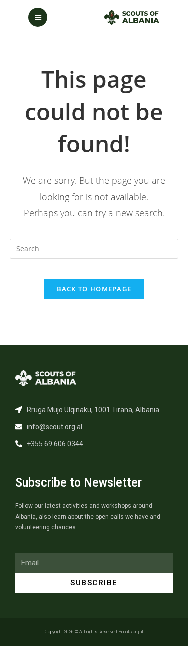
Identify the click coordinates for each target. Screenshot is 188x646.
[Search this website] (94, 247)
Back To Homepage (94, 288)
